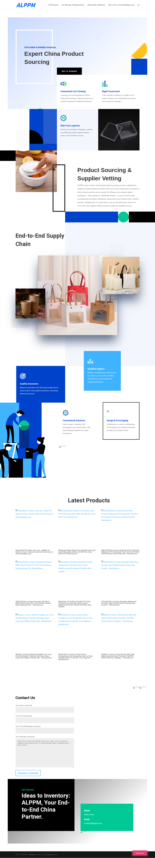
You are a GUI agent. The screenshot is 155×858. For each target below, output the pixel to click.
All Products (53, 5)
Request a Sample (28, 773)
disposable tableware (96, 5)
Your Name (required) (24, 705)
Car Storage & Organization (73, 5)
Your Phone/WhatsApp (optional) (28, 726)
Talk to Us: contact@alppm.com (121, 5)
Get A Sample (69, 71)
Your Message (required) (25, 737)
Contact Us (140, 853)
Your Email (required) (24, 716)
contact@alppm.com (93, 823)
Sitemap (32, 854)
